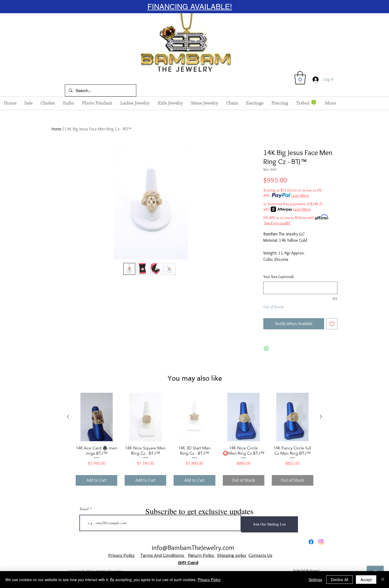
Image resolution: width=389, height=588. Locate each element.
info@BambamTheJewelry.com (193, 547)
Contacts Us (260, 555)
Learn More (300, 195)
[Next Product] (321, 416)
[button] (300, 77)
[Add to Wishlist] (331, 323)
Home (56, 128)
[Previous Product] (68, 416)
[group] (194, 439)
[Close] (382, 579)
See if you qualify (277, 223)
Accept (366, 579)
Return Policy (201, 555)
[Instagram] (321, 542)
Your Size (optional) (278, 276)
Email (84, 509)
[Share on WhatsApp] (267, 348)
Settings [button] (315, 579)
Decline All (339, 579)
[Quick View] (96, 417)
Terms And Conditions (162, 555)
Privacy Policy (121, 555)
